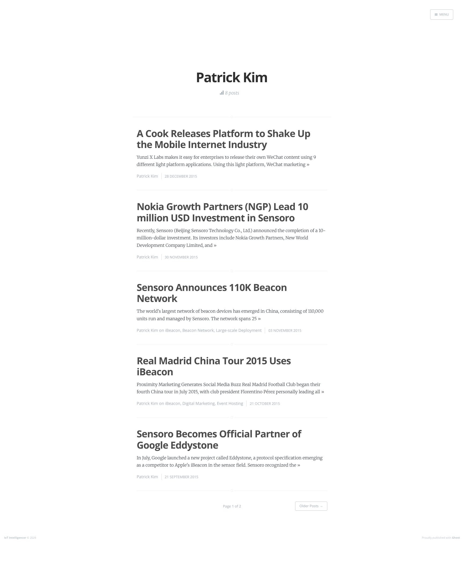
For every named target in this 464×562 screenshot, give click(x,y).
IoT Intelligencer (15, 537)
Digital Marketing (198, 403)
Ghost (456, 537)
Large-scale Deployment (239, 330)
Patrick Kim (147, 176)
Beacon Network (198, 330)
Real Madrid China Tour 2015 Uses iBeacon (214, 366)
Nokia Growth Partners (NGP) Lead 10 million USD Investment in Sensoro (222, 212)
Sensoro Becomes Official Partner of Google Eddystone (219, 439)
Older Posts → (311, 505)
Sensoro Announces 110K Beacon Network (212, 293)
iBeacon (172, 330)
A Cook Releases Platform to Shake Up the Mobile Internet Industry (223, 139)
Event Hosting (230, 403)
